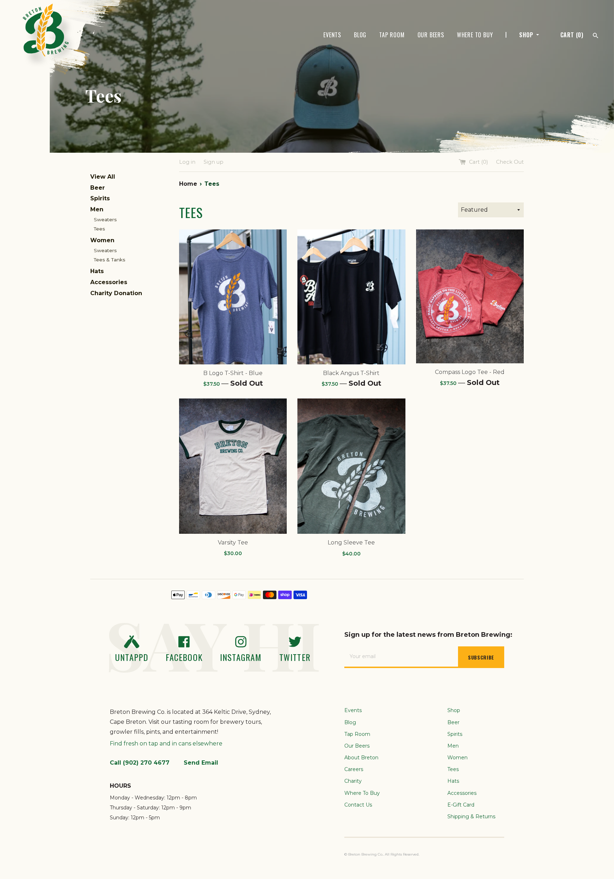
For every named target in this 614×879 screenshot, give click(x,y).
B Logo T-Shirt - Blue (233, 373)
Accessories (108, 282)
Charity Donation (116, 293)
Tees (99, 229)
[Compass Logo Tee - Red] (470, 296)
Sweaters (105, 219)
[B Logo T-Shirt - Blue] (233, 296)
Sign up (213, 162)
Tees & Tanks (109, 259)
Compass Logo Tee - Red (470, 372)
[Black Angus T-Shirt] (351, 296)
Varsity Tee (233, 542)
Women (102, 240)
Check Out (510, 162)
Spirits (100, 198)
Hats (97, 271)
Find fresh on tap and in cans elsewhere (166, 743)
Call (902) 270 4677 (139, 762)
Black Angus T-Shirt (351, 373)
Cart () (571, 35)
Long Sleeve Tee (351, 542)
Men (96, 209)
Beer (97, 187)
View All (102, 176)
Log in (187, 162)
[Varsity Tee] (233, 465)
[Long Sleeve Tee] (351, 465)
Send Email (201, 762)
